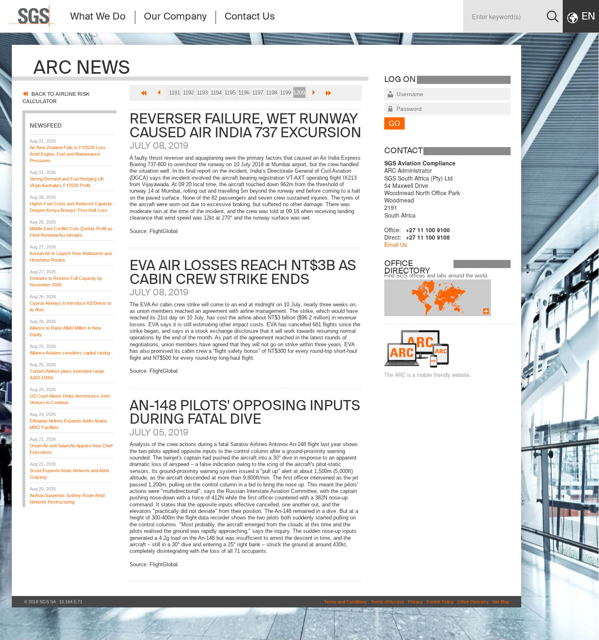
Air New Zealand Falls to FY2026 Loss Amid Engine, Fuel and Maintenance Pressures (68, 154)
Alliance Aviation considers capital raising (70, 352)
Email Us (395, 244)
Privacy (415, 601)
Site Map (500, 601)
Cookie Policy (440, 601)
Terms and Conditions (345, 601)
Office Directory (473, 601)
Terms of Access (387, 601)
